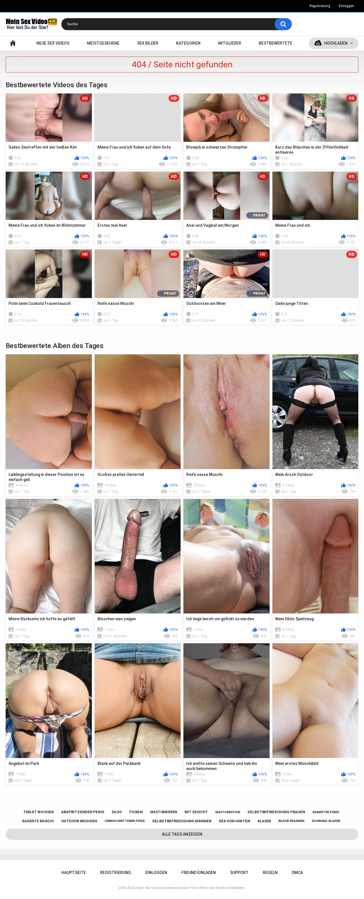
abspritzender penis (82, 812)
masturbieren (163, 812)
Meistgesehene (103, 43)
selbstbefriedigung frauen (276, 812)
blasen (264, 821)
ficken (136, 812)
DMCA (297, 872)
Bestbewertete (275, 43)
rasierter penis (326, 812)
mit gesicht (196, 812)
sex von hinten (234, 821)
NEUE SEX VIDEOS (52, 43)
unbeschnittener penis (125, 821)
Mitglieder (229, 43)
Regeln (270, 872)
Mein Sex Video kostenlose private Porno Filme (172, 888)
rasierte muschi (38, 821)
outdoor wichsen (79, 821)
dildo (117, 812)
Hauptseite (13, 43)
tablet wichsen (38, 812)
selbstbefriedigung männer (181, 821)
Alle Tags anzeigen (182, 834)
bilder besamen (291, 821)
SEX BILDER (147, 43)
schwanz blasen (326, 821)
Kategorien (188, 43)
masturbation (227, 812)
